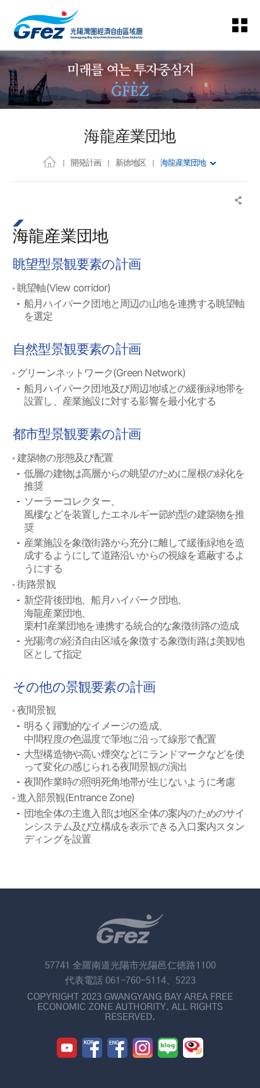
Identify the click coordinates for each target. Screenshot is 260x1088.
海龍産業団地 (183, 162)
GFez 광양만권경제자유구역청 (78, 25)
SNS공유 (238, 200)
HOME (49, 161)
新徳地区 (130, 162)
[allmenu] (247, 25)
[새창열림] (67, 1048)
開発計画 (86, 162)
